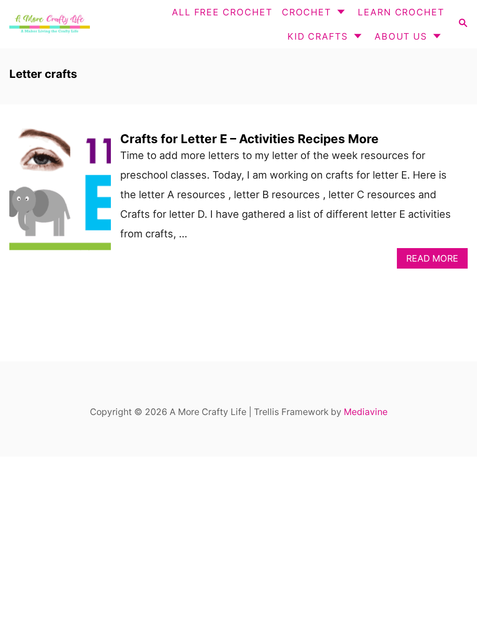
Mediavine (366, 411)
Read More (437, 260)
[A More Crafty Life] (48, 24)
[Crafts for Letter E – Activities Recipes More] (60, 200)
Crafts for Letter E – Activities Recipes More (249, 139)
